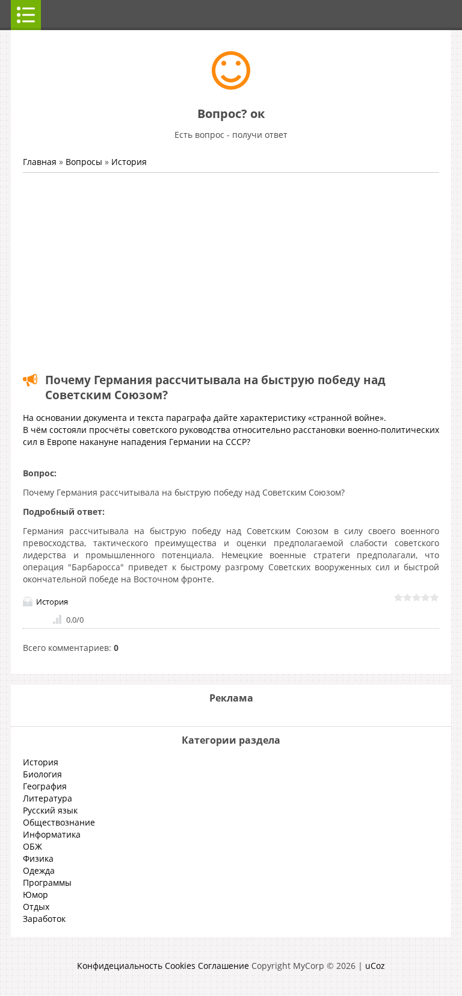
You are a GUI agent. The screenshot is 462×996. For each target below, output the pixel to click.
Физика (38, 858)
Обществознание (59, 822)
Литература (47, 798)
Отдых (36, 906)
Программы (47, 882)
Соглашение (223, 965)
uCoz (375, 965)
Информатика (52, 834)
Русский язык (50, 810)
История (129, 161)
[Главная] (231, 86)
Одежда (39, 870)
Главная (40, 161)
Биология (42, 774)
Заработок (44, 918)
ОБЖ (32, 846)
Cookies (180, 965)
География (45, 786)
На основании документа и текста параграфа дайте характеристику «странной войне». (204, 417)
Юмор (35, 894)
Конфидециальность (119, 965)
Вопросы (84, 161)
